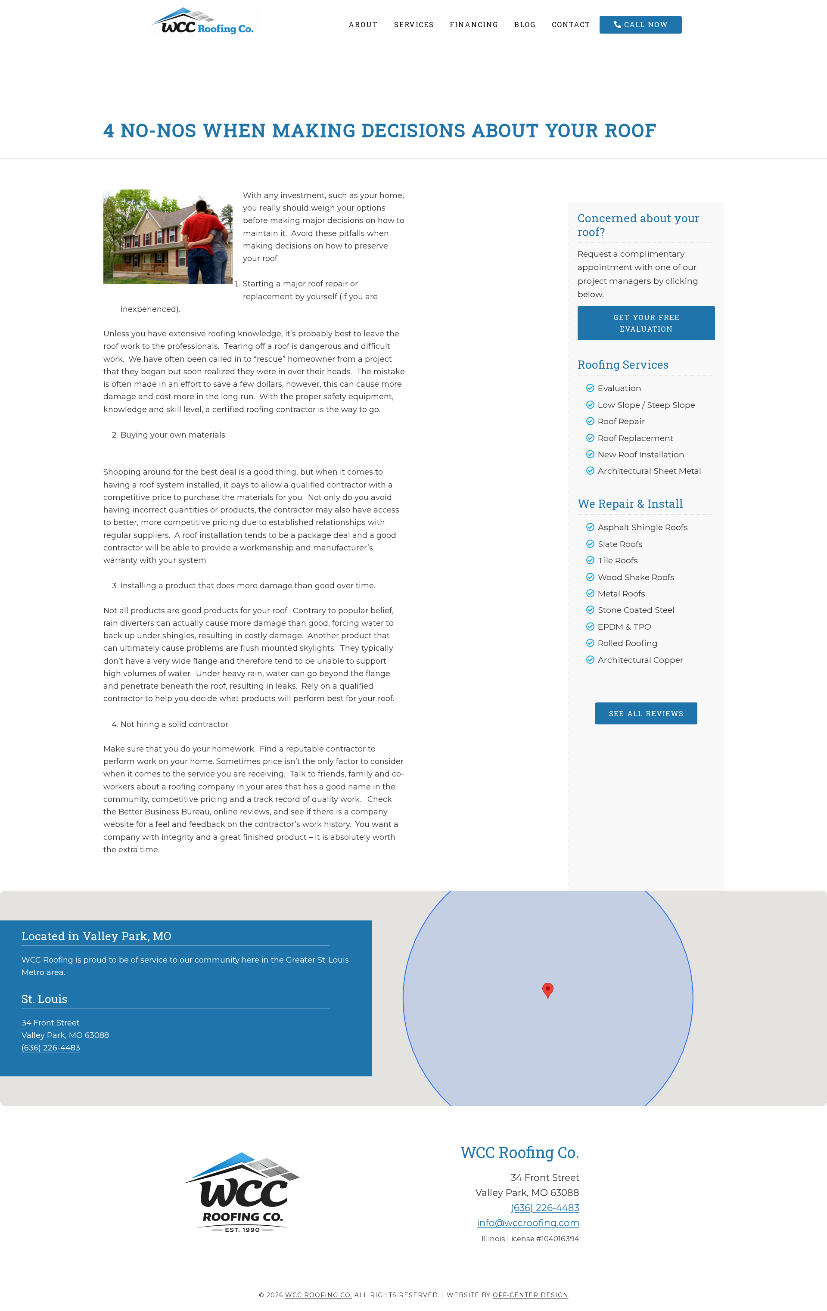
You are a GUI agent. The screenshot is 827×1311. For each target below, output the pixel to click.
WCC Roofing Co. (222, 20)
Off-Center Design (531, 1295)
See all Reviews (646, 713)
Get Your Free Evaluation (646, 323)
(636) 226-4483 (51, 1048)
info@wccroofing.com (528, 1222)
